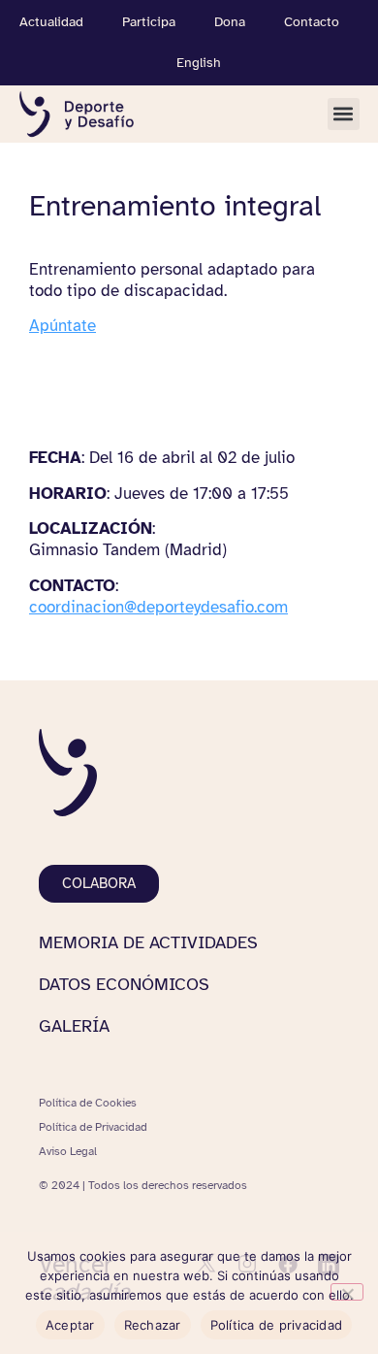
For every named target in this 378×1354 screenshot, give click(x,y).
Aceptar (70, 1325)
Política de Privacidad (93, 1127)
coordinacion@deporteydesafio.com (158, 607)
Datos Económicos (124, 984)
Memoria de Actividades (148, 942)
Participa (148, 22)
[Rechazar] (347, 1292)
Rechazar (152, 1325)
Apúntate (62, 325)
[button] (344, 114)
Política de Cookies (88, 1102)
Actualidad (51, 22)
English (198, 62)
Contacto (311, 22)
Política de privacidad (276, 1325)
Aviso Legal (68, 1151)
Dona (229, 22)
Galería (74, 1026)
